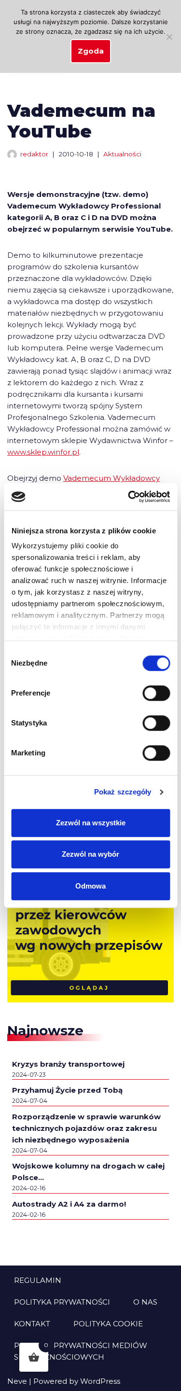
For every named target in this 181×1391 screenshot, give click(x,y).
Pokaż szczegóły (123, 792)
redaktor (34, 154)
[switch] (156, 693)
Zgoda (91, 51)
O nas (145, 1302)
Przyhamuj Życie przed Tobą (67, 1090)
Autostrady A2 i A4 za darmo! (69, 1204)
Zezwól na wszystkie (90, 823)
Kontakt (32, 1323)
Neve (17, 1381)
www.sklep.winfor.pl (43, 452)
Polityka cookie (108, 1323)
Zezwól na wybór (90, 854)
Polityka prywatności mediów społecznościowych (80, 1351)
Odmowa (90, 886)
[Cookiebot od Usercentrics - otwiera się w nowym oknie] (129, 496)
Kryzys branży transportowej (68, 1064)
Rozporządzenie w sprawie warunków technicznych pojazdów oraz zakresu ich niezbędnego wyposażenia (86, 1128)
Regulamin (37, 1280)
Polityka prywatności (62, 1302)
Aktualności (122, 154)
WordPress (100, 1381)
